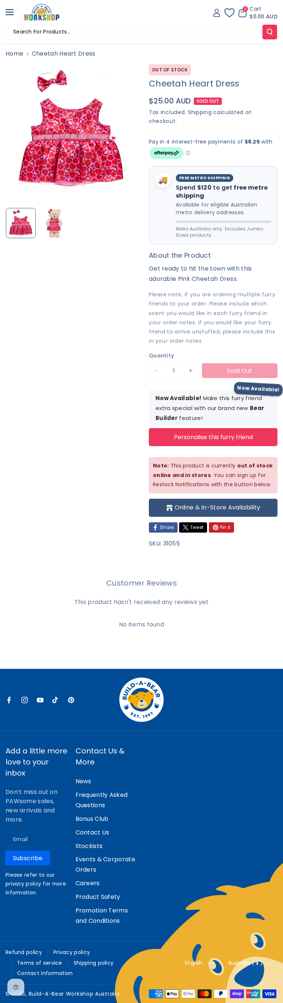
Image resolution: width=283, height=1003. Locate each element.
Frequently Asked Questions (102, 800)
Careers (88, 883)
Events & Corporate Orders (105, 864)
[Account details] (217, 13)
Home (14, 53)
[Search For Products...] (269, 32)
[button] (14, 12)
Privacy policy (71, 952)
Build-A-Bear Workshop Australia (74, 993)
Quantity (161, 355)
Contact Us (92, 832)
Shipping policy (94, 963)
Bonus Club (92, 819)
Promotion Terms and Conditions (102, 915)
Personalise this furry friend (213, 437)
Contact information (45, 973)
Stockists (89, 846)
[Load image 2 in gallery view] (54, 223)
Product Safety (98, 897)
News (83, 781)
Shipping (200, 112)
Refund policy (24, 952)
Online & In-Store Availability (218, 507)
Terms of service (39, 963)
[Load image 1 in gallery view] (21, 223)
